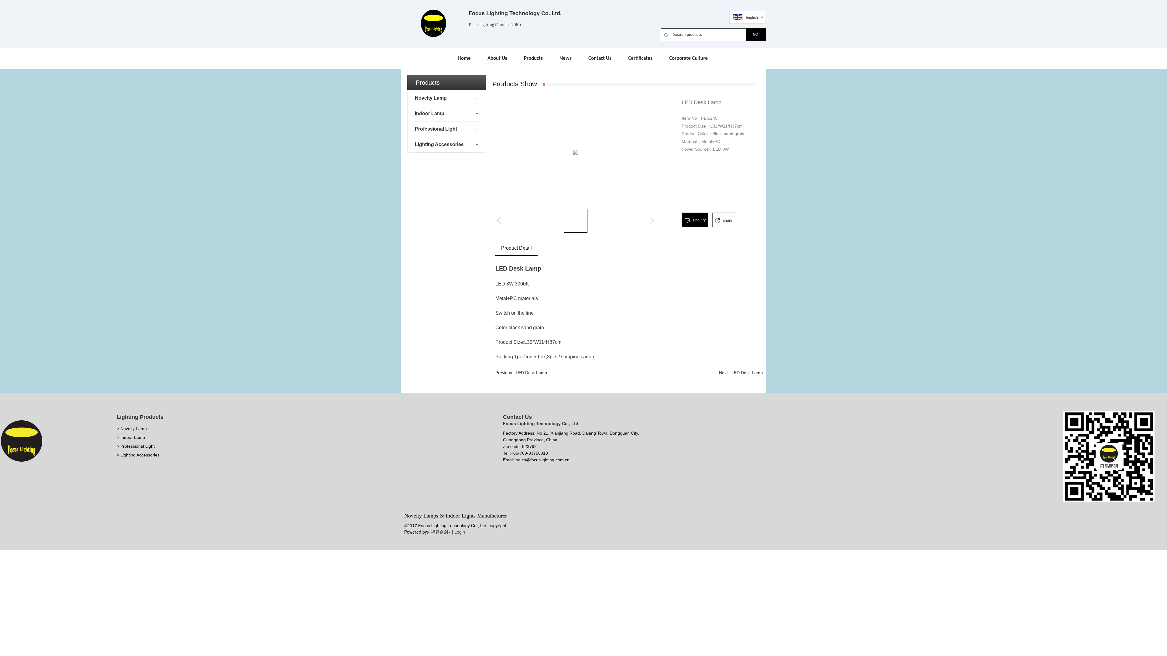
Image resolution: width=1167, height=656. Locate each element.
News (565, 58)
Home (464, 58)
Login (459, 532)
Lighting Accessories (439, 144)
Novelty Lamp (431, 98)
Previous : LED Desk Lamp (521, 372)
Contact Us (599, 58)
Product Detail (516, 248)
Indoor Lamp (429, 113)
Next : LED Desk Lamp (741, 372)
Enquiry (699, 220)
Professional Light (436, 129)
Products (533, 58)
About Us (497, 58)
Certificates (640, 58)
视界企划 (439, 532)
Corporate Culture (688, 58)
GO (755, 34)
